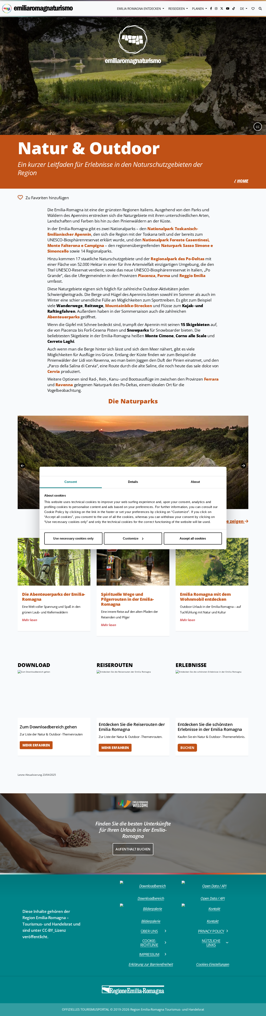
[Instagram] (216, 8)
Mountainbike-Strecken (128, 305)
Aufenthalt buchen (133, 849)
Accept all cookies (193, 538)
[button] (253, 8)
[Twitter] (222, 8)
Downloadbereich (151, 898)
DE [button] (242, 8)
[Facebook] (211, 8)
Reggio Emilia (192, 275)
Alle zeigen (233, 521)
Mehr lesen (29, 620)
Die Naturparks (133, 401)
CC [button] (258, 127)
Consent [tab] (70, 482)
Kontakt (212, 921)
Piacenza (146, 275)
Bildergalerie (150, 921)
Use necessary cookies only (73, 538)
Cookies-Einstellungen (212, 964)
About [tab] (195, 482)
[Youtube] (228, 8)
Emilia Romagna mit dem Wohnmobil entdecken (205, 596)
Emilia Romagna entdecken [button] (139, 8)
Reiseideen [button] (177, 8)
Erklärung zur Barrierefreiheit (151, 964)
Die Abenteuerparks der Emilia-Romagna (53, 596)
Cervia (53, 371)
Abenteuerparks (63, 317)
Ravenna (64, 384)
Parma (163, 275)
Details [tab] (133, 482)
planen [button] (198, 8)
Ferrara (211, 379)
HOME (242, 181)
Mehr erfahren (36, 745)
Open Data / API (213, 898)
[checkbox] (43, 197)
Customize (130, 538)
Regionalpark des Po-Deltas (177, 258)
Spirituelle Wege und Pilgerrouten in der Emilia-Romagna (127, 599)
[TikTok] (233, 8)
